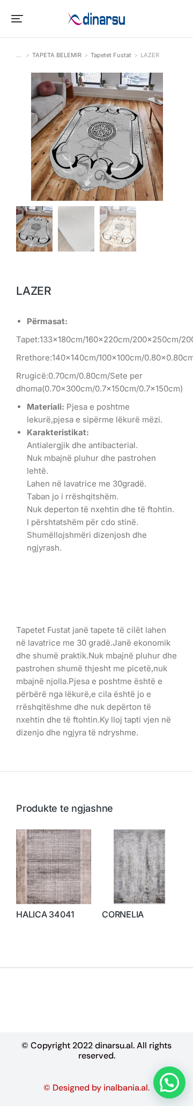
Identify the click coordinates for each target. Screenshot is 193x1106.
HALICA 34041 (45, 914)
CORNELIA (123, 914)
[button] (17, 18)
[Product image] (53, 866)
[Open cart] (177, 18)
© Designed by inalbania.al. (96, 1087)
